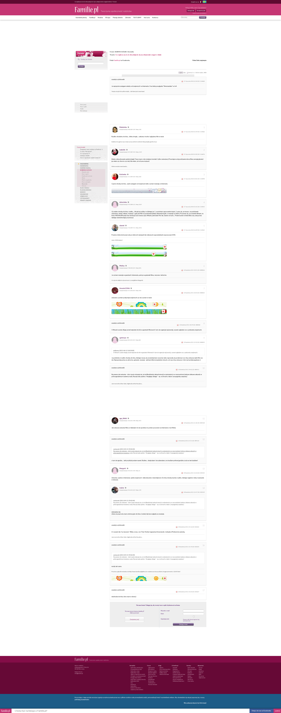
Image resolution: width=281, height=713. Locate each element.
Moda (83, 178)
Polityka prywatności (178, 681)
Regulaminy (176, 671)
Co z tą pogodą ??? (85, 153)
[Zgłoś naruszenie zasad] (182, 81)
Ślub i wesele (152, 674)
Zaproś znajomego (178, 676)
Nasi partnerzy (177, 677)
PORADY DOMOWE (85, 200)
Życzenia (201, 676)
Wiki (200, 674)
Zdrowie (128, 17)
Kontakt (175, 667)
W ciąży (107, 17)
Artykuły (201, 671)
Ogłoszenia (151, 667)
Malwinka (123, 127)
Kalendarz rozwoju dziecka (138, 679)
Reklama (175, 669)
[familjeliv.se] (204, 2)
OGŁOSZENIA (84, 163)
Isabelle (122, 150)
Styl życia (147, 17)
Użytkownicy (151, 682)
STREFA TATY (84, 196)
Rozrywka (131, 52)
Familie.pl (92, 17)
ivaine (121, 488)
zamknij (277, 711)
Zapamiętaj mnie (165, 619)
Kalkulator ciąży (135, 672)
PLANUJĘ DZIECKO (85, 190)
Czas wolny (191, 681)
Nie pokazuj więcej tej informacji (195, 703)
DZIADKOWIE (84, 194)
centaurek (116, 449)
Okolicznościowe (164, 674)
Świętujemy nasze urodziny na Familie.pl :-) (91, 149)
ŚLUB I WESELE (84, 188)
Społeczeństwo (163, 671)
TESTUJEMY (137, 17)
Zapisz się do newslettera (199, 13)
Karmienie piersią (81, 17)
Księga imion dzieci (136, 677)
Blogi (200, 669)
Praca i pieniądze (86, 182)
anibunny (116, 350)
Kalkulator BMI (135, 681)
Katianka (123, 174)
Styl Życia (190, 679)
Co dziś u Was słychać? (86, 151)
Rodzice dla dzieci (136, 687)
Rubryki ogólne (152, 672)
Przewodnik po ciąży (136, 669)
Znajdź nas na (195, 2)
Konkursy (155, 17)
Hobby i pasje (163, 672)
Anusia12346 (124, 288)
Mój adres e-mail (165, 610)
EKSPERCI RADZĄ (85, 168)
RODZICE (83, 192)
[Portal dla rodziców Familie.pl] (87, 13)
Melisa (122, 266)
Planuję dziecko (118, 17)
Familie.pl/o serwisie (87, 176)
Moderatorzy (176, 672)
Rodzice (100, 17)
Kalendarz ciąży (135, 671)
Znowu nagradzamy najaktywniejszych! (90, 157)
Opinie (161, 667)
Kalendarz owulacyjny (137, 667)
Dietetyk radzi (85, 172)
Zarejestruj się (201, 10)
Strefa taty (151, 681)
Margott (122, 468)
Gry (132, 682)
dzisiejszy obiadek (84, 155)
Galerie (201, 672)
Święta (189, 676)
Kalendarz (133, 686)
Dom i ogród (85, 174)
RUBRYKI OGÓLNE (121, 52)
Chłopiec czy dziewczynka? (138, 676)
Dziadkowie (151, 679)
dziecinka (123, 202)
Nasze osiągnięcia (178, 679)
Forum (112, 52)
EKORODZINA (84, 166)
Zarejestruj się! (134, 619)
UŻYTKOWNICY (84, 198)
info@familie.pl (79, 673)
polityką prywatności (82, 699)
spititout (123, 338)
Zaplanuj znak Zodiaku (137, 689)
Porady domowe (152, 684)
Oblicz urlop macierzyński (138, 674)
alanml (122, 225)
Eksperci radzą (152, 671)
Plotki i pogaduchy (87, 180)
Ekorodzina (151, 669)
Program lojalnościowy (179, 674)
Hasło (162, 613)
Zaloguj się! (190, 10)
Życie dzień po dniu (164, 669)
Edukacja (133, 684)
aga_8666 (123, 418)
